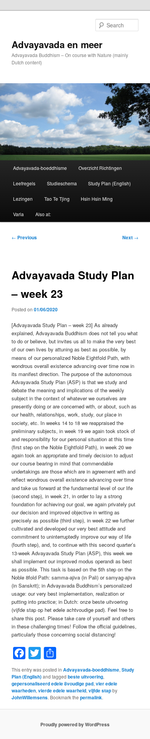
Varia (18, 214)
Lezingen (23, 198)
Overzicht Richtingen (100, 168)
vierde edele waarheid (62, 690)
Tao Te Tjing (57, 198)
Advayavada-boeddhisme (40, 168)
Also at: (43, 214)
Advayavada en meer (57, 44)
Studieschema (62, 183)
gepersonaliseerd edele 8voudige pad (52, 683)
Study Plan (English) (109, 183)
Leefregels (24, 183)
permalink (91, 697)
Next (130, 237)
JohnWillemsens (30, 697)
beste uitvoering (85, 676)
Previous (24, 237)
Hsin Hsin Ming (97, 198)
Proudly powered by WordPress (75, 724)
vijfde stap (99, 690)
